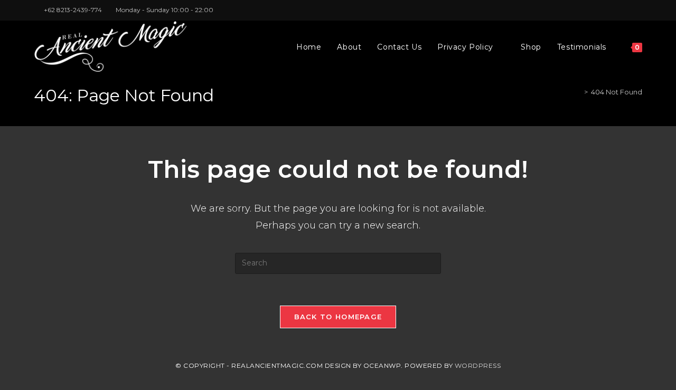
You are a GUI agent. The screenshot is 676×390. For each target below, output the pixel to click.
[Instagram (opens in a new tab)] (627, 10)
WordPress (478, 365)
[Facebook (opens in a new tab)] (615, 10)
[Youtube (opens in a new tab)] (637, 10)
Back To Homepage (338, 316)
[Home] (578, 92)
